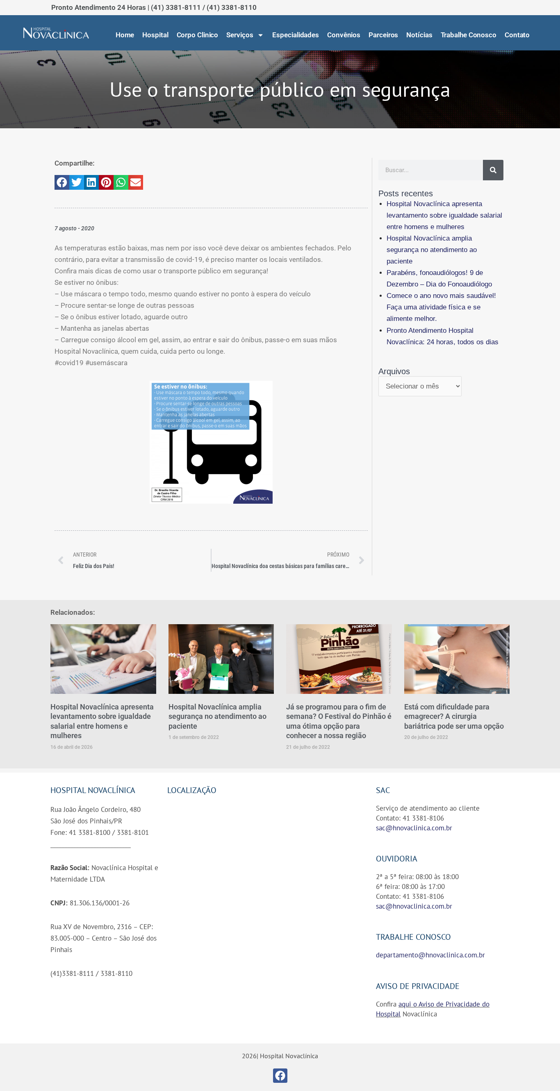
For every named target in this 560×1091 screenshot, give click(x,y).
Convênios (343, 35)
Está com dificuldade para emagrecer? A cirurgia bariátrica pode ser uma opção (454, 716)
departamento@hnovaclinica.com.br (430, 954)
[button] (62, 182)
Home (125, 35)
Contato (517, 35)
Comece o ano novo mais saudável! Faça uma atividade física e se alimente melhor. (441, 307)
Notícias (419, 35)
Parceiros (383, 35)
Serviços (239, 35)
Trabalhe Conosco (468, 35)
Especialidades (295, 35)
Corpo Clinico (198, 35)
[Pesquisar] (493, 170)
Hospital (155, 35)
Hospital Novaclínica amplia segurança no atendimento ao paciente (432, 249)
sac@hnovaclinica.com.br (414, 827)
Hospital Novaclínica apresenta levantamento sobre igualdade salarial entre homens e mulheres (444, 215)
